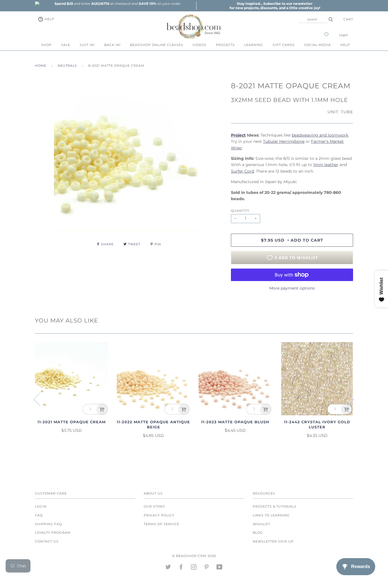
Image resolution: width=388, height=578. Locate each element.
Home (40, 66)
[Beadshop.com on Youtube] (219, 568)
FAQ (39, 515)
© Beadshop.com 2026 (194, 556)
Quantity (240, 211)
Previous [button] (40, 399)
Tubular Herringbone (283, 141)
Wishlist (261, 524)
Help (48, 19)
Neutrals (67, 66)
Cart (348, 19)
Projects (225, 45)
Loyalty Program (53, 533)
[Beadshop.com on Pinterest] (207, 568)
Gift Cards (284, 45)
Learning (253, 45)
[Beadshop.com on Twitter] (168, 568)
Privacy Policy (159, 515)
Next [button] (347, 399)
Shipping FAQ (48, 524)
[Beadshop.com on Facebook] (181, 568)
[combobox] (313, 19)
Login (343, 35)
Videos (199, 45)
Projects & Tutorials (275, 506)
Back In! (112, 45)
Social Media (317, 45)
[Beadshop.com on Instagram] (194, 568)
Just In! (87, 45)
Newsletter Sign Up (273, 541)
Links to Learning (271, 515)
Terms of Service (161, 524)
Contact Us (47, 541)
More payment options (292, 288)
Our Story (154, 506)
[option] (117, 3)
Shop (46, 45)
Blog (258, 533)
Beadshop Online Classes (156, 45)
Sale (65, 45)
